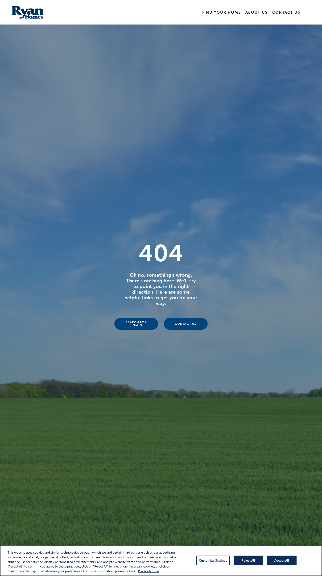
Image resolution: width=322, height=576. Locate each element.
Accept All (281, 560)
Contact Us (286, 12)
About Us (256, 12)
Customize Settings (213, 560)
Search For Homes (136, 324)
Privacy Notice (148, 571)
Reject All (248, 560)
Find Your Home (221, 12)
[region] (161, 561)
